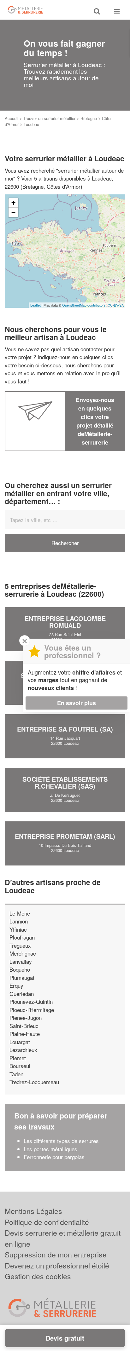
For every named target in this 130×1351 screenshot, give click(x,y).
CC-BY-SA (116, 305)
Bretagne (88, 118)
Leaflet (35, 305)
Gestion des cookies (38, 1276)
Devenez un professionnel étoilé (57, 1265)
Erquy (16, 985)
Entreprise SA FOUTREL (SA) (65, 728)
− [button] (13, 212)
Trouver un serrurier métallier (49, 118)
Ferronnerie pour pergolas (54, 1157)
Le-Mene (19, 913)
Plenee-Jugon (25, 1017)
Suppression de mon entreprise (56, 1254)
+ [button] (13, 203)
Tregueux (20, 945)
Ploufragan (22, 937)
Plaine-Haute (24, 1034)
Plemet (17, 1058)
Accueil (11, 118)
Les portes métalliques (50, 1149)
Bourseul (19, 1066)
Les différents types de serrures (61, 1141)
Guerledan (21, 993)
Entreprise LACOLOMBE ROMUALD (65, 622)
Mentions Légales (33, 1211)
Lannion (18, 921)
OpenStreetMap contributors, (85, 305)
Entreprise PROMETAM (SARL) (65, 836)
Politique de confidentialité (47, 1222)
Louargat (19, 1042)
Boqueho (19, 969)
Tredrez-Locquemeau (34, 1082)
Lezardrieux (23, 1050)
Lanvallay (20, 961)
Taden (16, 1074)
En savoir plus (76, 703)
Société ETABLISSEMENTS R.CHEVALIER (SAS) (65, 782)
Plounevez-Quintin (31, 1001)
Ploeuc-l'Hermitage (31, 1010)
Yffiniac (18, 929)
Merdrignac (22, 953)
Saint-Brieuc (23, 1026)
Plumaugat (21, 977)
